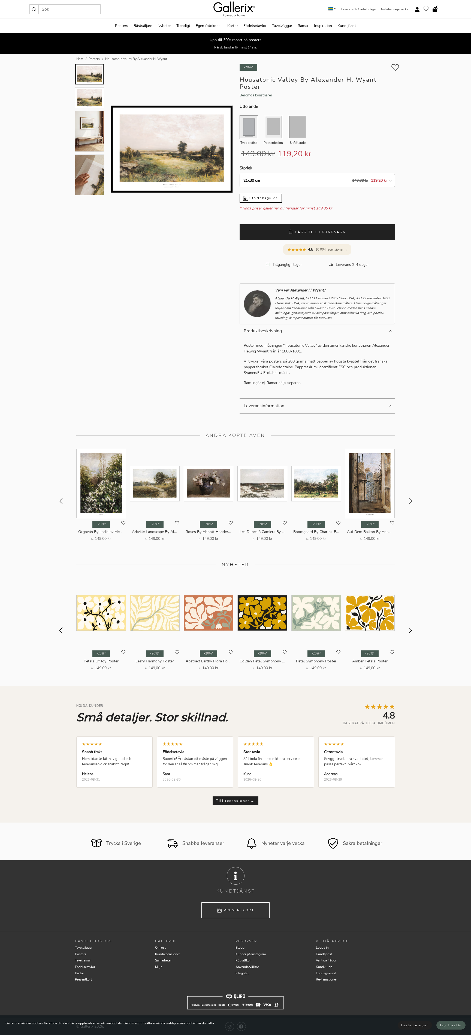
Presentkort (239, 910)
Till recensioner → (235, 801)
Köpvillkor (243, 960)
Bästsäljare (143, 25)
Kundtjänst (346, 25)
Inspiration (323, 25)
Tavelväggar (282, 25)
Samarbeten (163, 960)
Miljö (158, 967)
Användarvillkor (247, 967)
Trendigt (183, 25)
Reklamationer (326, 979)
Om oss (160, 947)
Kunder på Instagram (250, 954)
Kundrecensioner (167, 954)
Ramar (303, 25)
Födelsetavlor (255, 25)
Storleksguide (263, 198)
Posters (121, 25)
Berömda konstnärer (256, 95)
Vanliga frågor (326, 960)
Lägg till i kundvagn (320, 232)
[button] (34, 9)
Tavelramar (83, 960)
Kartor (232, 25)
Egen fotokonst (209, 25)
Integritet (242, 973)
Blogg (239, 947)
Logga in (322, 947)
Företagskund (326, 973)
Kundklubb (324, 967)
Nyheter (164, 25)
